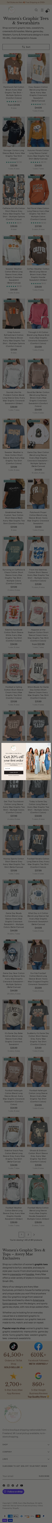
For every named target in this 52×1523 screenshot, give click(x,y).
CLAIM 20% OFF (14, 772)
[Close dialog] (49, 744)
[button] (13, 775)
